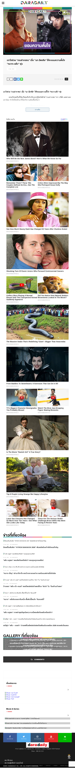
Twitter (23, 738)
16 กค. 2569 (6, 570)
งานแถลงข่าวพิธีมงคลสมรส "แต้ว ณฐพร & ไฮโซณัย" (38, 639)
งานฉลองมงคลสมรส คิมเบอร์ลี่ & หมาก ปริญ (38, 645)
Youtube (51, 738)
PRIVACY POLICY (64, 765)
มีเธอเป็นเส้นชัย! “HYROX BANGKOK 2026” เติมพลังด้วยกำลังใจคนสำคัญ (30, 547)
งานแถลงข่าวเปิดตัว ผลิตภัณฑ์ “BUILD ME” (38, 649)
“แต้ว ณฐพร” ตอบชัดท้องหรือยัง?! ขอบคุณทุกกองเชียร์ (23, 560)
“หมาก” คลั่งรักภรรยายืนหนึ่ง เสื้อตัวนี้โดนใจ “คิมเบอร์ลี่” (24, 599)
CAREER (56, 765)
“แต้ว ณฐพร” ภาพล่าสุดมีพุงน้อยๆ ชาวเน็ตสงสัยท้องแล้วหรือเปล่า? (28, 612)
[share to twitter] (18, 79)
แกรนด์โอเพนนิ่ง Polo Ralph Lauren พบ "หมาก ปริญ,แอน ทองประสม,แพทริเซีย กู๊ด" (38, 643)
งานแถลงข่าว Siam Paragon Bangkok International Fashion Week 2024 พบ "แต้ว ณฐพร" (38, 641)
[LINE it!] (21, 79)
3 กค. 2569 (5, 583)
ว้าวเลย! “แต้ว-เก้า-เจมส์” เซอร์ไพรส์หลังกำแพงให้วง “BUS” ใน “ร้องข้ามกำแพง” (32, 586)
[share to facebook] (15, 79)
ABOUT (41, 765)
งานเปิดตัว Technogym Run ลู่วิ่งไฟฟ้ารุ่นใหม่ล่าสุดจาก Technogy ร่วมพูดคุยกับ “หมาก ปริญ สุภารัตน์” (37, 647)
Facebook (10, 738)
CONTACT (48, 765)
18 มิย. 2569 (6, 596)
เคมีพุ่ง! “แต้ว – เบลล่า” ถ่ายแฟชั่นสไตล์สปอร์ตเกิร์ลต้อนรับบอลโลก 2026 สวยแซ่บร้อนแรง (36, 625)
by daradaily (14, 544)
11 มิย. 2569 (6, 622)
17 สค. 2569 (6, 544)
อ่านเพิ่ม (37, 109)
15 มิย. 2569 (6, 609)
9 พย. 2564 (11, 68)
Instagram (37, 738)
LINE (64, 739)
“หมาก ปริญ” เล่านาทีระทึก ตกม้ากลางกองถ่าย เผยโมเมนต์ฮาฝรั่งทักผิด (29, 573)
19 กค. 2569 (6, 557)
